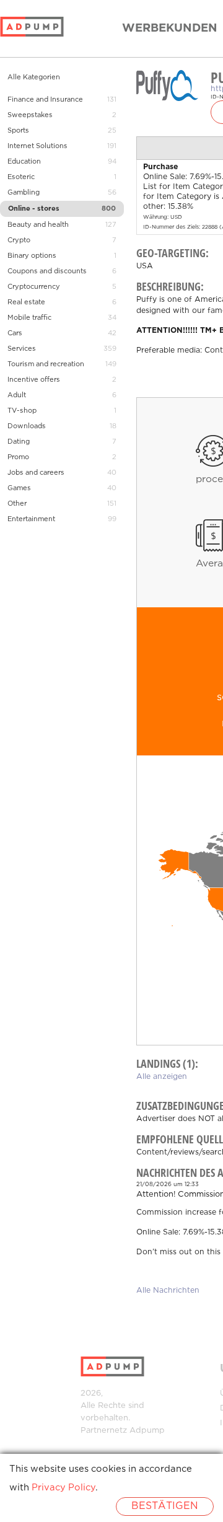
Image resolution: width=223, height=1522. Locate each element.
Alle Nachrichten (167, 1290)
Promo (18, 457)
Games (19, 488)
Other (17, 504)
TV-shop (22, 411)
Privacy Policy (63, 1488)
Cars (14, 333)
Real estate (26, 302)
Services (21, 349)
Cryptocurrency (33, 287)
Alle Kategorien (33, 77)
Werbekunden (169, 28)
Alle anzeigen (161, 1076)
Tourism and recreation (45, 364)
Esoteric (21, 177)
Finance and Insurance (45, 100)
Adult (16, 395)
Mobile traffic (29, 318)
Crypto (18, 240)
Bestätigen (164, 1506)
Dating (18, 442)
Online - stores (33, 209)
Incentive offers (33, 380)
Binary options (31, 256)
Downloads (26, 426)
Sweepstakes (30, 115)
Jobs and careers (35, 473)
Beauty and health (38, 225)
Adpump (147, 1430)
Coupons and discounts (47, 271)
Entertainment (31, 519)
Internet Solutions (37, 146)
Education (24, 162)
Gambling (23, 193)
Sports (18, 131)
